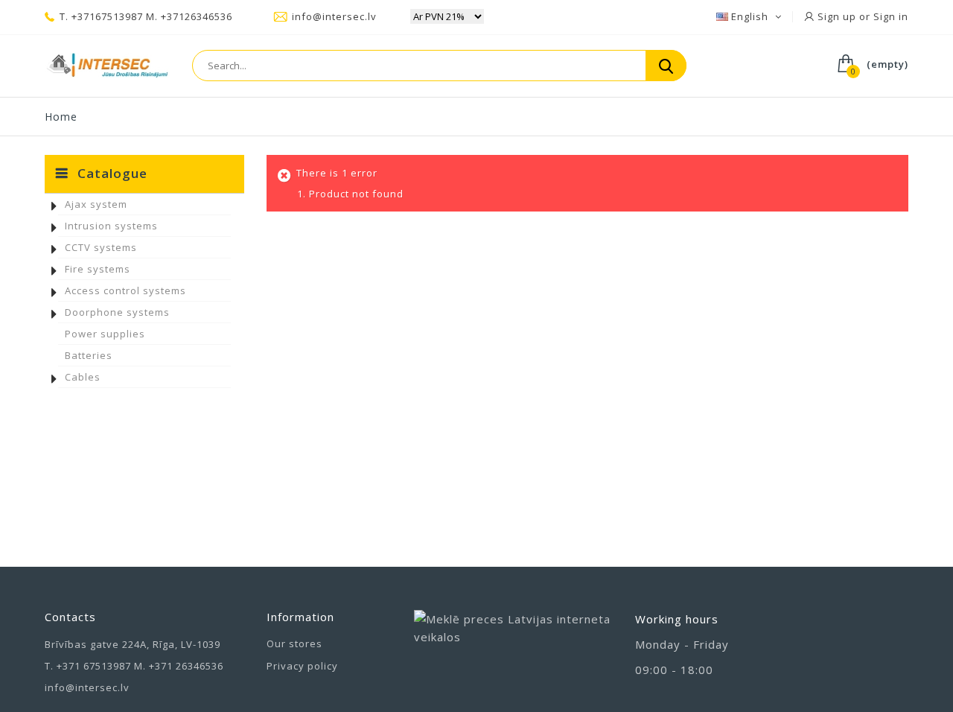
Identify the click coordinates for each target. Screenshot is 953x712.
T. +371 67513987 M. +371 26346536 (134, 666)
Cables (83, 377)
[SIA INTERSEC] (107, 65)
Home (61, 116)
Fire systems (97, 269)
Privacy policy (302, 666)
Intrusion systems (111, 225)
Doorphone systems (117, 312)
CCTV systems (101, 247)
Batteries (88, 355)
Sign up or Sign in (861, 16)
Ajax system (96, 204)
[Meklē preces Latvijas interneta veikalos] (513, 643)
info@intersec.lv (334, 16)
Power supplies (105, 333)
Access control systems (125, 290)
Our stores (294, 643)
